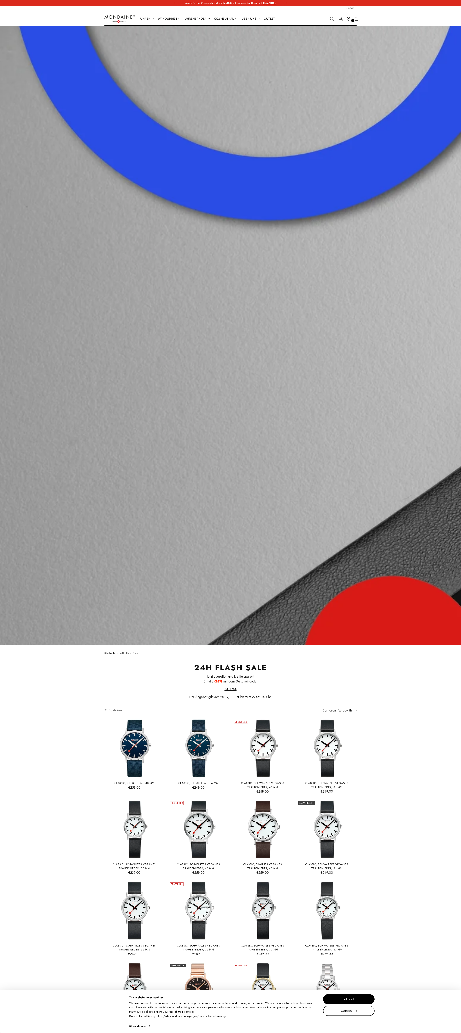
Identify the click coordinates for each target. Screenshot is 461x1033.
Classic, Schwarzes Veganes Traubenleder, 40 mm (262, 785)
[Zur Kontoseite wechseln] (339, 18)
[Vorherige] (175, 3)
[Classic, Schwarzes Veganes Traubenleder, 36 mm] (327, 748)
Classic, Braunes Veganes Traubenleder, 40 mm (262, 866)
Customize (347, 1011)
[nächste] (286, 3)
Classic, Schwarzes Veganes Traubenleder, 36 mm (326, 785)
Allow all (349, 999)
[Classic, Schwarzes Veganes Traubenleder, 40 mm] (262, 748)
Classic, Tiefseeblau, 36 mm (198, 783)
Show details (137, 1026)
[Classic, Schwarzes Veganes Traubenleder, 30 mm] (134, 829)
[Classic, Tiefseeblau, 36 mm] (198, 748)
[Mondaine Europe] (119, 19)
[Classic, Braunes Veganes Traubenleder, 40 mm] (262, 829)
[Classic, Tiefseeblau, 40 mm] (134, 748)
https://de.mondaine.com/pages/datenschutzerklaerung (191, 1016)
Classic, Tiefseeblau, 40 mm (134, 783)
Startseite (109, 653)
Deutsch (350, 8)
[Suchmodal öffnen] (331, 18)
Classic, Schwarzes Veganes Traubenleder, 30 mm (134, 866)
